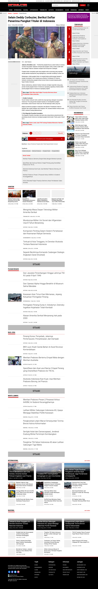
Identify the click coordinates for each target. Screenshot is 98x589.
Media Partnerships (67, 569)
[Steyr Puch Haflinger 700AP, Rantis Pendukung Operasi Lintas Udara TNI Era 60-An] (70, 153)
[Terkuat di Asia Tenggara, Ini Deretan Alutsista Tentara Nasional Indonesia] (15, 244)
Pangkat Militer (55, 151)
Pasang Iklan (66, 574)
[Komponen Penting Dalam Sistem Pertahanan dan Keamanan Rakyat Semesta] (15, 234)
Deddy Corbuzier (26, 151)
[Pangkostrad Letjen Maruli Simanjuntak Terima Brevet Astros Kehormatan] (15, 424)
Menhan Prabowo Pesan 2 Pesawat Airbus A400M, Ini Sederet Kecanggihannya (41, 175)
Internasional (18, 10)
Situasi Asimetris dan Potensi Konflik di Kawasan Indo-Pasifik (77, 107)
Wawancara (74, 10)
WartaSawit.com (67, 1)
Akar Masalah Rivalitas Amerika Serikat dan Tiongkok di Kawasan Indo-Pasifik (78, 101)
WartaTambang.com (58, 1)
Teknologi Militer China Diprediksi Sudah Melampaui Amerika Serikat (51, 492)
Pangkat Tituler (46, 151)
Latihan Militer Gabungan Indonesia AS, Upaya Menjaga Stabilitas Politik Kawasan (47, 524)
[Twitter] (15, 570)
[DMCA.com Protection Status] (15, 576)
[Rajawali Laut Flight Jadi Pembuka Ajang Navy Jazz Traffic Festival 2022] (58, 193)
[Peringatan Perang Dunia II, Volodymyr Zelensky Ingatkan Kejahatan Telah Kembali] (15, 308)
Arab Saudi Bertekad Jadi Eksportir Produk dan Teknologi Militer (80, 492)
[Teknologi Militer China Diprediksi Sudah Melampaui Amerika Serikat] (39, 493)
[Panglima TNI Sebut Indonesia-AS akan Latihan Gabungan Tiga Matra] (15, 445)
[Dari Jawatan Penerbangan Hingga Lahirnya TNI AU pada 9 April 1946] (15, 276)
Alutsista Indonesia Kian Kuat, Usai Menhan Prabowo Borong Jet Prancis (42, 169)
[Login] (88, 5)
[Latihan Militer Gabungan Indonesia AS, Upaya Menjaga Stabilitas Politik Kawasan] (15, 413)
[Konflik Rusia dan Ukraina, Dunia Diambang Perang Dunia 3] (11, 502)
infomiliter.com (86, 1)
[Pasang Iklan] (14, 62)
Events (87, 10)
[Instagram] (18, 570)
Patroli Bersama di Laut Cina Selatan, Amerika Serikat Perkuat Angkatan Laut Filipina (20, 474)
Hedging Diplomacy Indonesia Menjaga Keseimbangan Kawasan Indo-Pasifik (78, 94)
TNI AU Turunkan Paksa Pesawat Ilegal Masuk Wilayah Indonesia (81, 533)
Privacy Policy (66, 572)
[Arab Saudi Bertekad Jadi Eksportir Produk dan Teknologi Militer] (67, 493)
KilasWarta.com (49, 1)
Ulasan (67, 10)
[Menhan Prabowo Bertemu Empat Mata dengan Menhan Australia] (15, 360)
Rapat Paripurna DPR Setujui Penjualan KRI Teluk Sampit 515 (80, 541)
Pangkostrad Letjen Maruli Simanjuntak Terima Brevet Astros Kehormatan (75, 524)
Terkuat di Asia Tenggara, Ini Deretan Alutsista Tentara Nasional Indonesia (19, 524)
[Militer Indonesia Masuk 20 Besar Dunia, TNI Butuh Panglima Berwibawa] (39, 552)
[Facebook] (12, 570)
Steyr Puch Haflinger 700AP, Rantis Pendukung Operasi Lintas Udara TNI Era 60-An (82, 153)
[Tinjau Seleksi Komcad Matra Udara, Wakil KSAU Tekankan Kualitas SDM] (70, 119)
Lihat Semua (87, 460)
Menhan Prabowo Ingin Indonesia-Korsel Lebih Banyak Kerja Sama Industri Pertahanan (24, 484)
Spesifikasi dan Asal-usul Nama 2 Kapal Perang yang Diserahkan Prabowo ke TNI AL (41, 163)
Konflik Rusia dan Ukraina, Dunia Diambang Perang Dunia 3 (24, 500)
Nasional (25, 10)
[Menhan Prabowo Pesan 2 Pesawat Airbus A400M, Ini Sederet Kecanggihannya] (15, 402)
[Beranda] (17, 5)
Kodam (10, 10)
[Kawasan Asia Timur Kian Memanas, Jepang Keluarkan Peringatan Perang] (15, 297)
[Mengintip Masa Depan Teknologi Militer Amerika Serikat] (15, 212)
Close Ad (5, 13)
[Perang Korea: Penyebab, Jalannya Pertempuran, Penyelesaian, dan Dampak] (15, 339)
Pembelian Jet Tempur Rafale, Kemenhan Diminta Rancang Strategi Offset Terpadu (52, 542)
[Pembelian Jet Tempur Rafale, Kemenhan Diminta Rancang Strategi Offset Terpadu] (39, 543)
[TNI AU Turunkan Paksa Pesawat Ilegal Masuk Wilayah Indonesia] (67, 535)
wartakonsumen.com (77, 1)
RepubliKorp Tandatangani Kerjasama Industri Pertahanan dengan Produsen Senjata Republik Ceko (29, 201)
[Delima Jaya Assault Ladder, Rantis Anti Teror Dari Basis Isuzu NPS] (70, 145)
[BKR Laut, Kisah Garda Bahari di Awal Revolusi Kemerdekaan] (15, 350)
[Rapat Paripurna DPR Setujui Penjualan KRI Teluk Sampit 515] (67, 543)
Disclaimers (66, 567)
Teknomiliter (43, 10)
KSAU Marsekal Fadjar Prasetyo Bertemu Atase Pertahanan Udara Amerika (42, 181)
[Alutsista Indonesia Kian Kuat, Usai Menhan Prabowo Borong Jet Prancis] (15, 382)
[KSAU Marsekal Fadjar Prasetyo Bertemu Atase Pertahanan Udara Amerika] (70, 128)
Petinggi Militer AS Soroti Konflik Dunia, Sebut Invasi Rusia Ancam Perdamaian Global (25, 492)
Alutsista (51, 10)
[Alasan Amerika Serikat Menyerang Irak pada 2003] (15, 318)
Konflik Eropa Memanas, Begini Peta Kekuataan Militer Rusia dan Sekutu (53, 501)
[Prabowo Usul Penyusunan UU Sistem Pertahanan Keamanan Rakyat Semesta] (70, 136)
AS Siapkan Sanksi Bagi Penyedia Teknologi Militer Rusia (81, 500)
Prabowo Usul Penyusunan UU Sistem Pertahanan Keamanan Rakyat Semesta (82, 135)
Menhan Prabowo (36, 151)
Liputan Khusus (34, 10)
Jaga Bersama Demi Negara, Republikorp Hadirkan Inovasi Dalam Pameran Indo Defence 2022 (43, 201)
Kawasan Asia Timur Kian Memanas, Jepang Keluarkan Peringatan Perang (80, 484)
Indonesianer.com (40, 1)
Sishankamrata (59, 10)
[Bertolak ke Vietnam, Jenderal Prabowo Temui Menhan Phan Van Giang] (11, 552)
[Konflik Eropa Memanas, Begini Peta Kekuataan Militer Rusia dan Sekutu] (39, 502)
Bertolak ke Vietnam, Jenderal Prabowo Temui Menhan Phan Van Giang (24, 550)
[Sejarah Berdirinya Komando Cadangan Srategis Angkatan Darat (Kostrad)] (15, 255)
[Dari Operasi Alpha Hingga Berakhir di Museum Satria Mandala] (15, 286)
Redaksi (64, 564)
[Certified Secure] (12, 575)
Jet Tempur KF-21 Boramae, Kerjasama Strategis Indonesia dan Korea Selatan (78, 81)
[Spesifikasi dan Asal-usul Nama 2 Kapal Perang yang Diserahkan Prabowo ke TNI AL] (15, 371)
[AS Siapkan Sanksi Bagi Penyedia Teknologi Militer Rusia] (67, 502)
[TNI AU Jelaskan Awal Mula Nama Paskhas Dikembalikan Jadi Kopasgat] (11, 543)
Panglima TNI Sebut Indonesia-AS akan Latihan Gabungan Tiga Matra (52, 534)
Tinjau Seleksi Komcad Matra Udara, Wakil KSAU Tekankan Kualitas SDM (81, 118)
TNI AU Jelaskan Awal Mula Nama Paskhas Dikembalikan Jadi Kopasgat (24, 542)
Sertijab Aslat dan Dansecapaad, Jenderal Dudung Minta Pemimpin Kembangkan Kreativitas (41, 434)
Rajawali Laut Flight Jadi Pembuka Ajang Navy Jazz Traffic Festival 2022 (58, 200)
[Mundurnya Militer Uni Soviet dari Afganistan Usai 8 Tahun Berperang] (15, 223)
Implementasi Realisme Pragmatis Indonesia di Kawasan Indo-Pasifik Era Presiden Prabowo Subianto (78, 88)
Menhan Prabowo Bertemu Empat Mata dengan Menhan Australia (42, 158)
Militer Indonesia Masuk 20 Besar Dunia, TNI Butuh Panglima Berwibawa (53, 550)
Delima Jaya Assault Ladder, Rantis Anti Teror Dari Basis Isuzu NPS (81, 143)
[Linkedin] (9, 570)
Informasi (81, 10)
